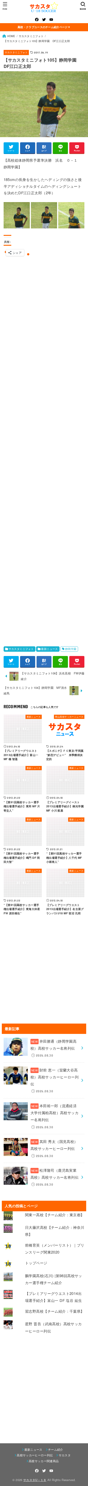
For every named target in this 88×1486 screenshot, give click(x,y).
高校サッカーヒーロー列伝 (35, 1455)
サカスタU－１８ (34, 1480)
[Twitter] (44, 19)
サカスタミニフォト (16, 52)
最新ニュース (49, 649)
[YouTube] (51, 19)
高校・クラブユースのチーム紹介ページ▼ (44, 27)
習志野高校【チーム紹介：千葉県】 (54, 1311)
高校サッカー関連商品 (44, 1461)
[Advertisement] (44, 449)
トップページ (36, 1262)
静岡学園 (70, 649)
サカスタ (65, 1455)
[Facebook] (36, 19)
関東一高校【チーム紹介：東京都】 (54, 1214)
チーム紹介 (55, 1449)
